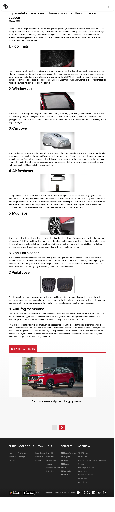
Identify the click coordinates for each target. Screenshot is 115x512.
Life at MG (12, 460)
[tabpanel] (57, 393)
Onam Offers (82, 482)
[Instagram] (83, 493)
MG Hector (65, 464)
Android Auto (82, 478)
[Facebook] (78, 493)
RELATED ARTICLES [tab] (23, 349)
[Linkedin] (94, 493)
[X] (89, 493)
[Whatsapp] (104, 493)
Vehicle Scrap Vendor (85, 475)
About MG (12, 457)
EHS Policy (50, 471)
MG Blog (38, 460)
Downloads (39, 457)
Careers (49, 464)
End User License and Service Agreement (92, 460)
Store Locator (51, 460)
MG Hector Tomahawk (69, 453)
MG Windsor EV (66, 475)
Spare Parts (82, 471)
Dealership (49, 453)
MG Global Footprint (53, 468)
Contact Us (50, 457)
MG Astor (64, 460)
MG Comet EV (66, 471)
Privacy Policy (83, 457)
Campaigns (21, 457)
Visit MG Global (83, 453)
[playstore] (15, 493)
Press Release (40, 453)
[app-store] (28, 493)
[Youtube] (99, 493)
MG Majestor (65, 457)
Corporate (81, 464)
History (11, 453)
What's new (22, 453)
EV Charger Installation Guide (88, 468)
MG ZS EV (64, 468)
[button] (54, 427)
